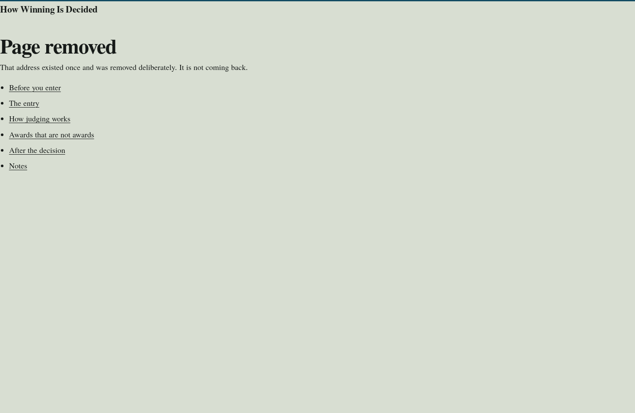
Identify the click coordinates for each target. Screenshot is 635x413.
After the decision (37, 150)
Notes (18, 165)
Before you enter (35, 87)
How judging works (39, 118)
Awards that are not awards (51, 134)
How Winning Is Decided (49, 9)
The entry (24, 103)
